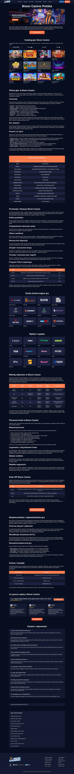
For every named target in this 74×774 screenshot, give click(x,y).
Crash (43, 47)
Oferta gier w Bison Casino (16, 718)
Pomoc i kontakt (14, 741)
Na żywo (29, 47)
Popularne (15, 47)
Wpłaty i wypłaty (14, 728)
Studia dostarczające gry (16, 726)
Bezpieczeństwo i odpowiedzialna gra (18, 738)
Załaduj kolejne (37, 619)
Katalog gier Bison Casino (16, 716)
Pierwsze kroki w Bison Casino (17, 733)
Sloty (57, 47)
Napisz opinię (58, 599)
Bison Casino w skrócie (15, 721)
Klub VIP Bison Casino (15, 736)
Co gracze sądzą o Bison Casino (17, 743)
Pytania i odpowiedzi (15, 746)
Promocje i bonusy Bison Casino (17, 723)
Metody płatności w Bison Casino (17, 731)
